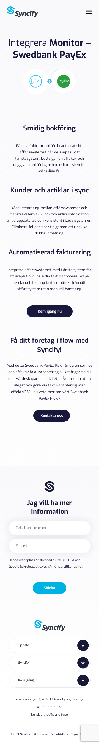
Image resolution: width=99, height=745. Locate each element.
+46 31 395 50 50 (49, 707)
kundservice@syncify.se (49, 715)
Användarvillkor (61, 566)
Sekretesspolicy (31, 566)
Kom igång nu (50, 311)
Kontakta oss (51, 415)
